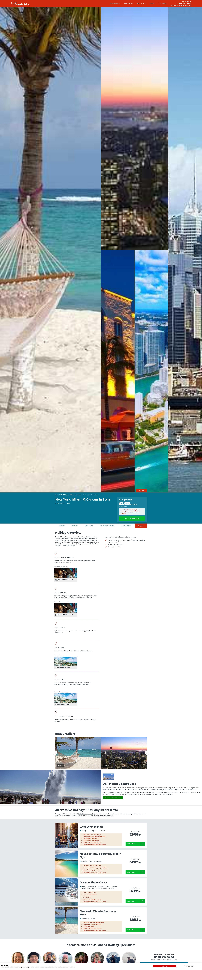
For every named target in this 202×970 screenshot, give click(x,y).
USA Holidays (64, 495)
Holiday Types (114, 3)
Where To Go (128, 3)
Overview (61, 526)
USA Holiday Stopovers (107, 526)
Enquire (140, 526)
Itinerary (74, 526)
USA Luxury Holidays (75, 495)
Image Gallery (89, 526)
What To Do (140, 3)
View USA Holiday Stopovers (112, 798)
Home (56, 495)
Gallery (141, 491)
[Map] (124, 567)
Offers (152, 3)
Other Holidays (126, 526)
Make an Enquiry (132, 518)
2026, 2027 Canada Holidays (86, 814)
